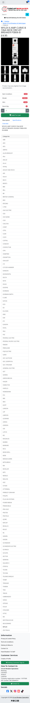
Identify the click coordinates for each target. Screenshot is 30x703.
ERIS (4, 314)
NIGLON (5, 479)
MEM (4, 455)
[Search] (27, 14)
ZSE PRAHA (6, 630)
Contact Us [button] (15, 684)
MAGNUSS (6, 439)
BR (3, 193)
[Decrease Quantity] (2, 111)
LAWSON (5, 415)
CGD (4, 220)
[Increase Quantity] (27, 111)
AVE (4, 173)
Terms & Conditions (7, 642)
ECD (4, 304)
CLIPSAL (5, 240)
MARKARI (6, 445)
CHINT (5, 227)
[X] (11, 691)
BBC (4, 187)
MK (4, 466)
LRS (4, 429)
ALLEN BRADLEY (8, 153)
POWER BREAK (7, 502)
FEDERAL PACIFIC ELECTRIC (11, 341)
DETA (4, 281)
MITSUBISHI (6, 462)
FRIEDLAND (6, 348)
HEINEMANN (7, 392)
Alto (4, 156)
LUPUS (5, 432)
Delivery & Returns (7, 645)
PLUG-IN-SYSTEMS (8, 499)
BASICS (5, 183)
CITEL (4, 230)
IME (4, 398)
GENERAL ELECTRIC (9, 368)
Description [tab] (6, 120)
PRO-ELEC (6, 509)
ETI (4, 321)
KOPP (4, 405)
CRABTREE (6, 254)
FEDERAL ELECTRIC (8, 338)
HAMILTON (6, 385)
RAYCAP (5, 523)
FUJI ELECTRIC (7, 351)
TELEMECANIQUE (8, 576)
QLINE (5, 519)
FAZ (4, 334)
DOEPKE (5, 287)
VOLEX (5, 607)
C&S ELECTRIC (7, 210)
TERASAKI (6, 583)
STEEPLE (5, 566)
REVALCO (5, 526)
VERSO (5, 600)
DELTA (5, 277)
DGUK (5, 284)
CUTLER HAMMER (8, 267)
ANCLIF (5, 160)
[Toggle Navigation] (3, 2)
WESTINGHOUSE (8, 620)
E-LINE (5, 298)
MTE (4, 472)
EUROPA (5, 324)
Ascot (4, 163)
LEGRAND (6, 418)
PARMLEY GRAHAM (9, 492)
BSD (4, 200)
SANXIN (5, 536)
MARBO (5, 442)
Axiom (5, 177)
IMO (4, 402)
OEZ (4, 482)
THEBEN (5, 586)
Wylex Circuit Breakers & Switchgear (14, 23)
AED (4, 143)
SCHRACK (6, 550)
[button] (27, 2)
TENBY (5, 580)
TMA (4, 590)
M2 (4, 435)
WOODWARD (7, 623)
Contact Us (4, 648)
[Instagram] (15, 691)
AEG (4, 146)
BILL (4, 190)
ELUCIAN (5, 311)
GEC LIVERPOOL (8, 361)
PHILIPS (5, 496)
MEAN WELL (6, 452)
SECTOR (5, 556)
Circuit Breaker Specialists (20, 697)
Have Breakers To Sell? (8, 652)
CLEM (4, 234)
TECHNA (5, 573)
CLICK (4, 237)
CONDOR (6, 244)
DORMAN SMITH (8, 294)
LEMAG (5, 422)
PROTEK (5, 513)
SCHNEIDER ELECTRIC (9, 546)
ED (3, 308)
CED (4, 214)
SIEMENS (5, 560)
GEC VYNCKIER (7, 365)
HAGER (5, 382)
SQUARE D (6, 563)
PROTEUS (6, 516)
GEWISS (5, 375)
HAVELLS (5, 388)
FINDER (5, 345)
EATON (5, 301)
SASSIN (5, 539)
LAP (4, 412)
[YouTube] (18, 691)
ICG (4, 395)
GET (4, 371)
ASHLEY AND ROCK (9, 170)
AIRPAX (5, 150)
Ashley (5, 166)
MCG (4, 449)
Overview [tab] (5, 123)
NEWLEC (5, 476)
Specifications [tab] (17, 120)
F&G (4, 331)
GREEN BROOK (7, 378)
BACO (4, 180)
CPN (4, 250)
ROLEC (5, 529)
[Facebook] (7, 691)
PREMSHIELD (7, 506)
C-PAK (4, 207)
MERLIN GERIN (7, 459)
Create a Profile (6, 659)
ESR (4, 318)
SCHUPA (5, 553)
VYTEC (5, 613)
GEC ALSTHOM (7, 358)
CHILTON (5, 224)
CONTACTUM (7, 247)
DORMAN (6, 291)
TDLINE (5, 570)
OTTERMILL (6, 489)
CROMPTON (6, 257)
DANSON (5, 271)
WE (4, 617)
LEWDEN (5, 425)
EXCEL (4, 328)
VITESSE (5, 603)
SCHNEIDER (6, 543)
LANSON (5, 408)
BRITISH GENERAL (8, 197)
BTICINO (5, 203)
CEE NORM (6, 217)
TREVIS (5, 593)
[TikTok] (22, 691)
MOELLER (6, 469)
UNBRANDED (7, 597)
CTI (4, 264)
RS (3, 533)
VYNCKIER (6, 610)
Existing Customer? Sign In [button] (15, 662)
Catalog (6, 21)
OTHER (5, 486)
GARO (4, 355)
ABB (4, 140)
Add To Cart (16, 115)
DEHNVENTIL (7, 274)
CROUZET (6, 261)
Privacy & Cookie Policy (8, 638)
